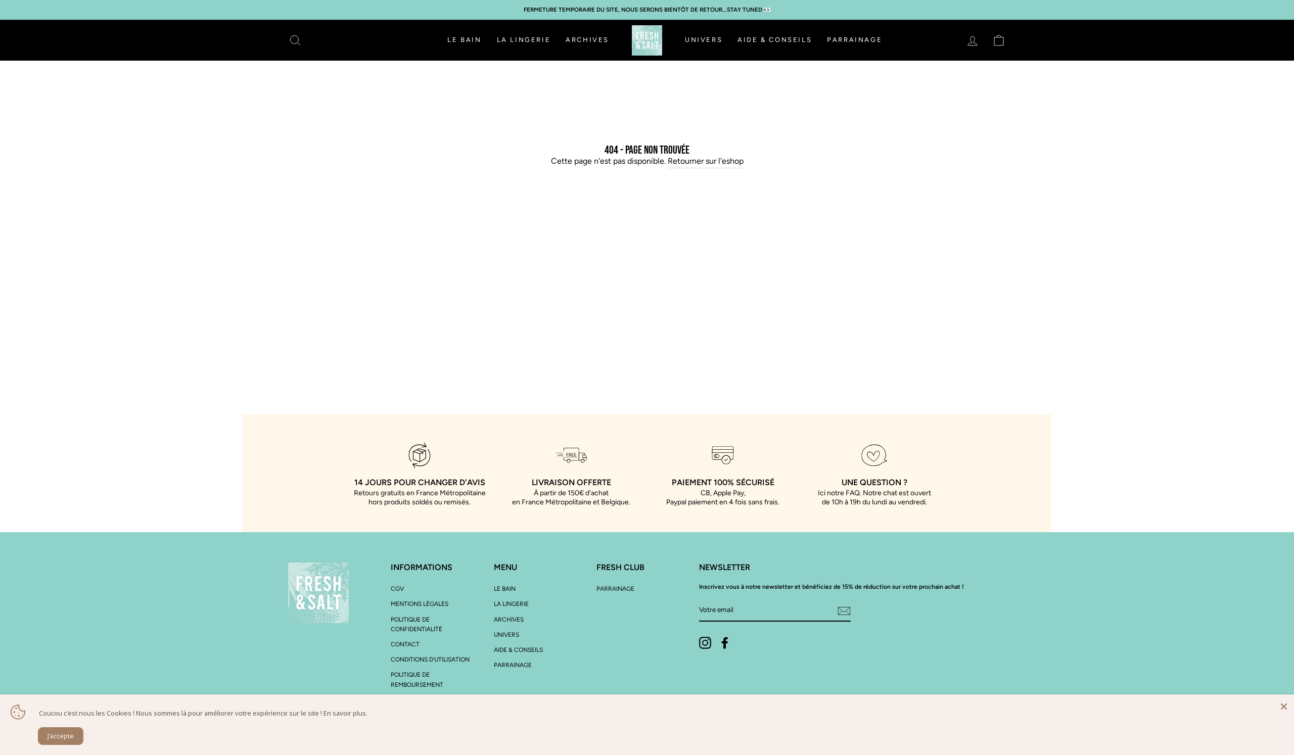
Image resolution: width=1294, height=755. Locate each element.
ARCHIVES (587, 39)
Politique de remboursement (417, 679)
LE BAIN (464, 39)
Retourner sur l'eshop (706, 161)
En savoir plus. (345, 713)
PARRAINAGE (854, 39)
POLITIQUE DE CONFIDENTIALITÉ (416, 624)
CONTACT (405, 644)
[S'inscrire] (844, 610)
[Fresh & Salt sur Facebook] (725, 643)
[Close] (1284, 704)
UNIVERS (703, 39)
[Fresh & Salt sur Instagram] (705, 643)
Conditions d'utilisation (430, 659)
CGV (397, 588)
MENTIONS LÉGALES (419, 603)
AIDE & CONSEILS (774, 39)
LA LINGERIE (524, 39)
